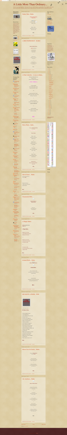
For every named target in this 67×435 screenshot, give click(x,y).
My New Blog (49, 14)
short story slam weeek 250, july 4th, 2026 (16, 86)
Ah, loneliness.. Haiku (28, 379)
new (14, 127)
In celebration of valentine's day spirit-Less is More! (16, 161)
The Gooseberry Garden (16, 235)
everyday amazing (16, 104)
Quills (15, 181)
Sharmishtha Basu (16, 202)
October (50, 77)
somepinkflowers (16, 215)
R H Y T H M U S (16, 183)
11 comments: (33, 191)
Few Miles (15, 113)
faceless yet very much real (16, 192)
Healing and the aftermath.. (16, 89)
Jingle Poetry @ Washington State (16, 144)
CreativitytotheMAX (16, 95)
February (50, 106)
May (49, 103)
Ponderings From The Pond (16, 175)
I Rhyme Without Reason (16, 139)
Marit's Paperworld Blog (16, 149)
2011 (49, 112)
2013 (49, 109)
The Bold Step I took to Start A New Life (16, 184)
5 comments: (33, 216)
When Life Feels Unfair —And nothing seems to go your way (17, 228)
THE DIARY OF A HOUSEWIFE (16, 226)
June (49, 101)
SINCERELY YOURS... (16, 210)
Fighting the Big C (16, 100)
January (50, 108)
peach (14, 105)
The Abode (15, 222)
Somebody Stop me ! (16, 157)
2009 (49, 114)
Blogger (37, 433)
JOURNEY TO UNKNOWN (16, 220)
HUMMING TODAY (16, 136)
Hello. (14, 124)
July (49, 100)
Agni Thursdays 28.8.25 (16, 202)
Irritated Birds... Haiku (28, 260)
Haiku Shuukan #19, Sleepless (33, 130)
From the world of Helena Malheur (16, 117)
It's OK (15, 153)
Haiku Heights (16, 123)
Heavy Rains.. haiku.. (28, 125)
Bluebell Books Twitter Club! (16, 84)
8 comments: (33, 344)
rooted (15, 191)
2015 (49, 72)
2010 (49, 113)
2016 (49, 71)
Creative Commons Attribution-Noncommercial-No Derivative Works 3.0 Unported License (49, 22)
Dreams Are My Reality (16, 99)
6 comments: (32, 69)
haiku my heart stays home (16, 216)
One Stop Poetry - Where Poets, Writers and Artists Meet (17, 171)
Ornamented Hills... (27, 197)
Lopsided (15, 93)
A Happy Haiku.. (27, 221)
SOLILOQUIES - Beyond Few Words (16, 212)
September (50, 78)
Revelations (15, 189)
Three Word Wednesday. (15, 240)
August (50, 79)
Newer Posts (23, 424)
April (49, 104)
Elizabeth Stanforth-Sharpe (16, 103)
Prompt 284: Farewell (16, 168)
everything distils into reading (17, 108)
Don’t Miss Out (16, 96)
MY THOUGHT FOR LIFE (16, 156)
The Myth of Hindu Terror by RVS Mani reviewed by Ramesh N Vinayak (16, 110)
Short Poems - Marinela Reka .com (16, 205)
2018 (49, 68)
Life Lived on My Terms (17, 117)
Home (34, 424)
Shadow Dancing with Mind (16, 197)
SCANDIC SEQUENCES (16, 195)
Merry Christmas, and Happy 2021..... (16, 146)
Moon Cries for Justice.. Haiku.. (31, 349)
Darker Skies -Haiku (28, 14)
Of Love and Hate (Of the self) (16, 121)
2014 (49, 73)
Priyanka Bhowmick (16, 178)
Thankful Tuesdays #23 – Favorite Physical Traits (16, 141)
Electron (15, 223)
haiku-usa (15, 126)
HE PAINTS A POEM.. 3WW (30, 294)
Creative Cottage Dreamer (16, 92)
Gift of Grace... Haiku (28, 174)
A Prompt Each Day (16, 81)
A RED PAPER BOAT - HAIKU (31, 41)
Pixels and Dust (16, 173)
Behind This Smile (16, 164)
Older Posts (44, 424)
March (50, 105)
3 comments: (32, 373)
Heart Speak (15, 129)
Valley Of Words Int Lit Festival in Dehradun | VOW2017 (16, 199)
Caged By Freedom (16, 88)
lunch (14, 176)
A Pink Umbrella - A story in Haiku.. (32, 75)
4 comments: (33, 169)
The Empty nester (16, 230)
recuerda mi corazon (16, 186)
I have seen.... (15, 179)
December (50, 74)
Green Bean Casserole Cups (16, 232)
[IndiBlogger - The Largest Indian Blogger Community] (50, 31)
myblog (15, 159)
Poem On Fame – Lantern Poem (16, 207)
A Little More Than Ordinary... (30, 4)
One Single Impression (15, 167)
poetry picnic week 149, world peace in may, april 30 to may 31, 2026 (17, 236)
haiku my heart (15, 187)
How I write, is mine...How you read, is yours (16, 132)
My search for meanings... (16, 152)
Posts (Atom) (26, 426)
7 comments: (32, 35)
